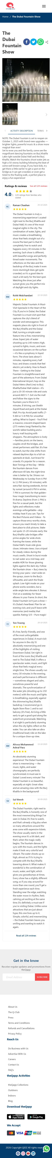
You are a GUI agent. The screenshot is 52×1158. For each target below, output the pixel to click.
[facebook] (26, 42)
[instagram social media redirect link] (23, 1153)
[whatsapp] (40, 42)
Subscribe (42, 977)
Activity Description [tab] (21, 130)
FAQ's (11, 1069)
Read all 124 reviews (26, 935)
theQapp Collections (18, 1084)
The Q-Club (13, 1012)
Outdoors (13, 1090)
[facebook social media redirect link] (18, 1153)
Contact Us (13, 1064)
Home (5, 16)
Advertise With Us (17, 1053)
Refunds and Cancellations (21, 1028)
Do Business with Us (18, 1048)
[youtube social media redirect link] (28, 1153)
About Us (12, 1006)
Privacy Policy (15, 1033)
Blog (10, 1100)
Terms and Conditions (19, 1022)
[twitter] (33, 42)
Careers (12, 1059)
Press (10, 1017)
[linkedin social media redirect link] (33, 1153)
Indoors (12, 1095)
